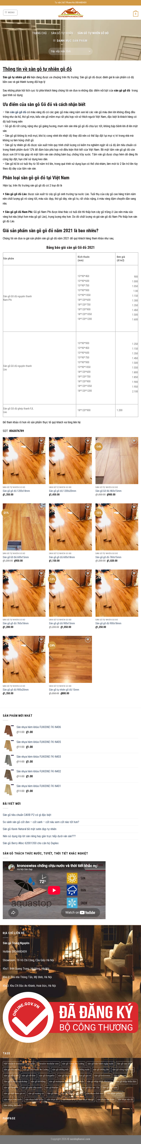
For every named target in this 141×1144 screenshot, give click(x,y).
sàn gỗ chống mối (60, 1069)
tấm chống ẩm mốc (12, 1105)
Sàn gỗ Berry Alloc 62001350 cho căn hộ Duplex (31, 843)
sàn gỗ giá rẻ (85, 1075)
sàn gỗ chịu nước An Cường (36, 1069)
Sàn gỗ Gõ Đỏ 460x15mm (108, 491)
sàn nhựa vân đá (125, 1099)
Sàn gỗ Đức (52, 1093)
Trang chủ (39, 33)
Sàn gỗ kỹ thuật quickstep (15, 1081)
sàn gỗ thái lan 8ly (70, 1087)
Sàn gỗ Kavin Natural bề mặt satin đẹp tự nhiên (29, 829)
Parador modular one (49, 1063)
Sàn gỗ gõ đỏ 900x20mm (16, 689)
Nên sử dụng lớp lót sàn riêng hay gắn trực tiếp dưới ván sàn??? (39, 836)
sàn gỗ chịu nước (12, 1069)
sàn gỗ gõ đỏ (18, 112)
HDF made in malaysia (14, 1063)
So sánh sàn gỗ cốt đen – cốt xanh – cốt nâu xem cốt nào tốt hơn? (41, 822)
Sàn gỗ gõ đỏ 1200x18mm (16, 491)
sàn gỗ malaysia (56, 1081)
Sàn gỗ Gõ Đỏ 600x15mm (16, 557)
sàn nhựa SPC (68, 1099)
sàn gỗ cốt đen (28, 1075)
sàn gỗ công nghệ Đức (122, 1069)
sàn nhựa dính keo (94, 1093)
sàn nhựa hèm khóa (34, 1099)
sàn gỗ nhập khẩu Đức (126, 1081)
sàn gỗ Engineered (66, 1075)
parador (31, 1063)
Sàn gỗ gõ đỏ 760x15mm (108, 557)
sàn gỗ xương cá (36, 1093)
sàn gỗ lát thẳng (38, 1081)
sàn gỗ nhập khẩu (75, 1081)
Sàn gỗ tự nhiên (62, 33)
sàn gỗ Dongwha (47, 1075)
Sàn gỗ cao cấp (124, 1063)
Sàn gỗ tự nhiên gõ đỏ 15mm (64, 689)
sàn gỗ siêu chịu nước (32, 1087)
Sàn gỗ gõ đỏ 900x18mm (108, 623)
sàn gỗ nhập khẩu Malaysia (99, 1081)
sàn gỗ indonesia (102, 1075)
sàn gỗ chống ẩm (101, 1069)
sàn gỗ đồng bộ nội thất (72, 1093)
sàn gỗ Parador (11, 1087)
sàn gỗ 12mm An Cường (73, 1063)
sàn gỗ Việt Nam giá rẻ (14, 1093)
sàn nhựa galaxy (114, 1093)
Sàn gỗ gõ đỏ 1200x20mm (62, 491)
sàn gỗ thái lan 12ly (90, 1087)
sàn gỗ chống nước (81, 1069)
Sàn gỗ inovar (120, 1075)
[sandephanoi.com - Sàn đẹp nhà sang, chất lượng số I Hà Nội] (70, 12)
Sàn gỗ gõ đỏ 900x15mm (62, 623)
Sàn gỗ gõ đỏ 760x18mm (16, 623)
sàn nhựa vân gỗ (86, 1099)
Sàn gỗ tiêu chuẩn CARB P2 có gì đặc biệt (27, 815)
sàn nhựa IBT (53, 1099)
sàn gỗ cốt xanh (11, 1075)
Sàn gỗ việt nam (110, 1087)
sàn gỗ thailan (51, 1087)
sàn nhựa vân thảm (105, 1099)
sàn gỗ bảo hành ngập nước (100, 1063)
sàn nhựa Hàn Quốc (13, 1099)
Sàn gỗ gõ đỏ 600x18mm (62, 557)
